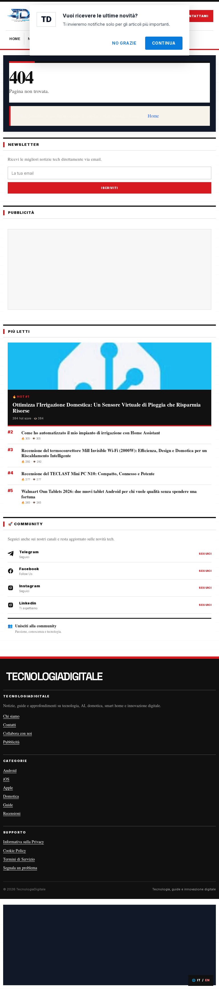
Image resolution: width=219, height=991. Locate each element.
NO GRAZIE (124, 43)
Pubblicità (11, 742)
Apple (8, 787)
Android (10, 770)
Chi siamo (11, 716)
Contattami (195, 16)
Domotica (11, 796)
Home (153, 116)
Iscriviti (109, 188)
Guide (8, 804)
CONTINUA (164, 43)
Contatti (9, 724)
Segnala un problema (20, 867)
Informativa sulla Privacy (23, 841)
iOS (6, 779)
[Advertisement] (109, 945)
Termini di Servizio (19, 859)
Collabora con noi (17, 733)
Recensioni (12, 813)
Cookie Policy (14, 850)
